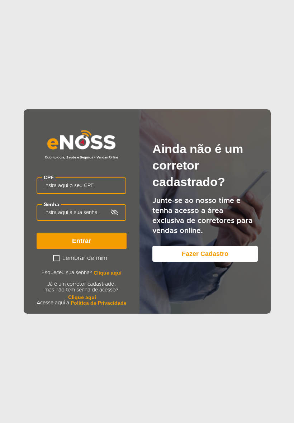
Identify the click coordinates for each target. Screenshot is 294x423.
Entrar (81, 240)
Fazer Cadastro (205, 253)
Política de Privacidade (99, 303)
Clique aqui (108, 273)
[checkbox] (56, 258)
